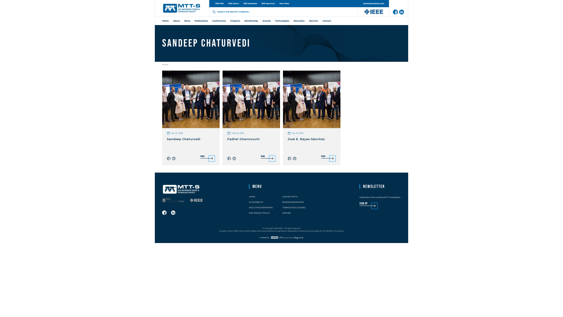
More (202, 156)
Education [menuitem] (299, 21)
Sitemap (286, 213)
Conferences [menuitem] (219, 21)
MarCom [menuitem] (313, 21)
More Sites (284, 3)
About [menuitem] (176, 21)
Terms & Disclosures (293, 207)
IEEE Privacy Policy (259, 213)
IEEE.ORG (219, 3)
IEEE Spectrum (268, 3)
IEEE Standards (250, 3)
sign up (363, 203)
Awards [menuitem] (266, 21)
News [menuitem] (187, 21)
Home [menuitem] (165, 21)
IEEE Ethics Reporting (261, 207)
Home (165, 64)
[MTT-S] (181, 8)
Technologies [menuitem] (282, 21)
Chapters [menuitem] (235, 21)
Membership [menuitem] (251, 21)
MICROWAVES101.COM (373, 3)
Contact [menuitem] (327, 21)
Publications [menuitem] (201, 21)
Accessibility (256, 202)
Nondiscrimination (293, 202)
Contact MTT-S (290, 196)
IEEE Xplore (233, 3)
